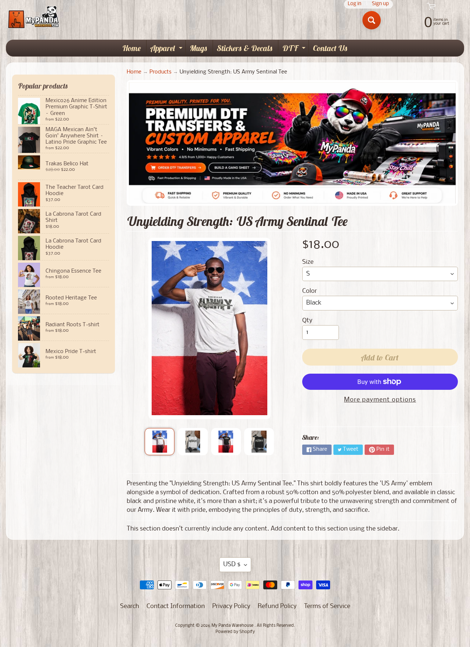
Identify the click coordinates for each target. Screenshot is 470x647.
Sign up (380, 4)
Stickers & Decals (245, 48)
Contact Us (330, 48)
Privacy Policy (231, 606)
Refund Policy (277, 606)
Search (129, 606)
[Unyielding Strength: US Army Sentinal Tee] (159, 441)
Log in (354, 4)
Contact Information (176, 606)
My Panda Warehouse (233, 625)
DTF (294, 49)
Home (131, 48)
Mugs (198, 48)
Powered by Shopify (235, 632)
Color (309, 291)
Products (160, 72)
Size (308, 262)
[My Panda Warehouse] (33, 17)
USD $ (232, 564)
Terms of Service (327, 606)
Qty (307, 320)
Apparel (167, 49)
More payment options (380, 399)
